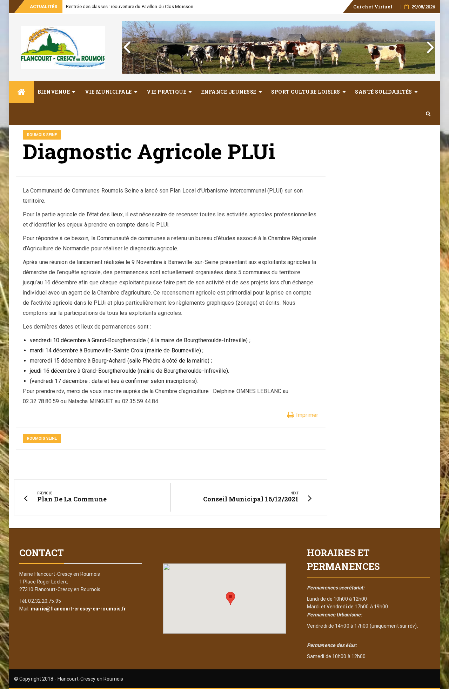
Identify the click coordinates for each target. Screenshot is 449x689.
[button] (230, 598)
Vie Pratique (166, 91)
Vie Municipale (108, 91)
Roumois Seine (42, 135)
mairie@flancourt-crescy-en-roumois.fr (78, 609)
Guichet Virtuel (373, 7)
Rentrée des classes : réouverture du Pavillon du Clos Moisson (129, 6)
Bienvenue (54, 91)
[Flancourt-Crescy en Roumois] (21, 92)
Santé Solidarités (383, 91)
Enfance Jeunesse (228, 91)
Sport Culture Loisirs (305, 91)
